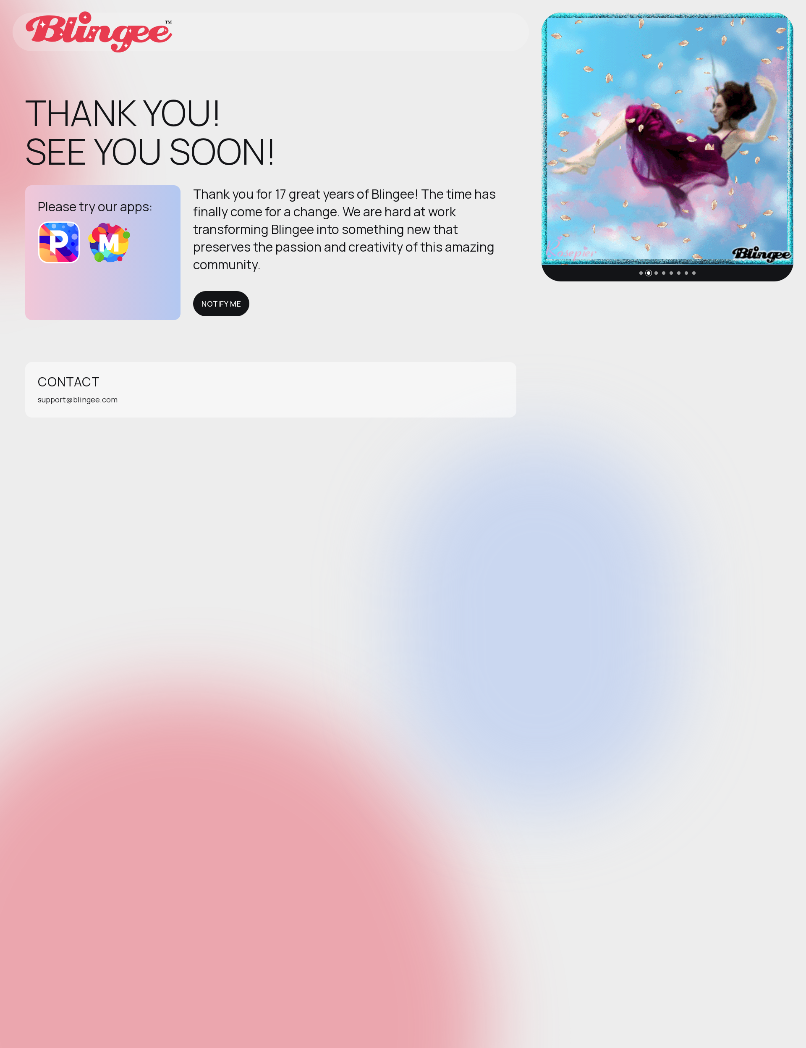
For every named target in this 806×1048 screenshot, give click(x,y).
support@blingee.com (78, 399)
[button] (641, 273)
